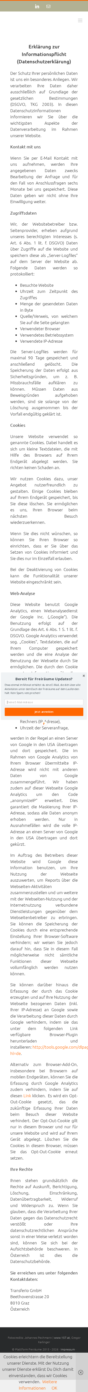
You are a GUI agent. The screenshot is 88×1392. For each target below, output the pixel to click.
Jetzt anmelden (44, 711)
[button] (44, 678)
